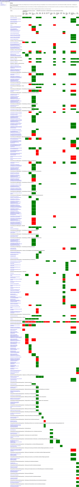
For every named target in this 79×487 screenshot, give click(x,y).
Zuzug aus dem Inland (13, 17)
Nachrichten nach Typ (2, 5)
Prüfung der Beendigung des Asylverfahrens (14, 373)
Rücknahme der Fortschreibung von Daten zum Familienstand (15, 303)
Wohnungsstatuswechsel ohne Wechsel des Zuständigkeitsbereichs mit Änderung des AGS (16, 151)
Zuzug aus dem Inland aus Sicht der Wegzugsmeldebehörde (15, 21)
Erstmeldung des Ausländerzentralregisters (14, 463)
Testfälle (1, 2)
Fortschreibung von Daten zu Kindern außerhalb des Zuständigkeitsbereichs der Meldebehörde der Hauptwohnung (15, 189)
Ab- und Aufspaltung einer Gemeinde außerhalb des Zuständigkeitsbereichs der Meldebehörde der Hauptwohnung (15, 134)
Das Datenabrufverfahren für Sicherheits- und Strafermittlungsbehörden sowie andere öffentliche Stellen (16, 441)
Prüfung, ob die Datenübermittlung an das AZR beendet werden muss (15, 370)
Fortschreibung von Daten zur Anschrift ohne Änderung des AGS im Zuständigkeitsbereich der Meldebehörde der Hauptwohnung (16, 117)
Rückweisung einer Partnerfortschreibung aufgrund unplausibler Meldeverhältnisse (14, 352)
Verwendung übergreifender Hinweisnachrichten (14, 254)
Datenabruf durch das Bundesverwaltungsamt (13, 421)
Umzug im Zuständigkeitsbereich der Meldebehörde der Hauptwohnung (15, 27)
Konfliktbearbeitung (13, 256)
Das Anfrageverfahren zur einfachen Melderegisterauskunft (15, 446)
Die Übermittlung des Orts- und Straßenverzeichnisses (14, 433)
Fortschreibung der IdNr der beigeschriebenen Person (14, 236)
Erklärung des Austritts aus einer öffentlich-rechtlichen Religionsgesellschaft (15, 459)
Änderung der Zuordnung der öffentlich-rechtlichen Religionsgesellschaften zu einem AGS (16, 450)
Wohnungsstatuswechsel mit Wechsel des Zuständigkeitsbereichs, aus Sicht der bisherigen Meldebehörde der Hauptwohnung (15, 145)
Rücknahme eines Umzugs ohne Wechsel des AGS (15, 277)
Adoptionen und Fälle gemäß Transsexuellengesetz (14, 377)
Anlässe (1, 3)
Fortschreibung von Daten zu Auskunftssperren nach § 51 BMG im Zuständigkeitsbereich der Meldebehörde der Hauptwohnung (15, 202)
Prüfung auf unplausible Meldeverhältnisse (13, 329)
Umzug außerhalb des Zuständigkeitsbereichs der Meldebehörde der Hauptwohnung (15, 29)
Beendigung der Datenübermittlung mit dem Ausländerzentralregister (16, 482)
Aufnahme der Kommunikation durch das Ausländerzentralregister (15, 486)
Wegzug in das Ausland (13, 58)
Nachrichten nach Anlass (3, 4)
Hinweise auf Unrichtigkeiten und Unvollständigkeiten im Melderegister (15, 252)
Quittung (11, 318)
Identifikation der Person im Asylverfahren (14, 368)
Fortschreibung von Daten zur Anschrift (16, 112)
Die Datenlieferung (13, 429)
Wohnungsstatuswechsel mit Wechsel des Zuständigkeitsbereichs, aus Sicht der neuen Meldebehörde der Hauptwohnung (15, 141)
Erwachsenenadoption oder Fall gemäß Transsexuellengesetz (16, 379)
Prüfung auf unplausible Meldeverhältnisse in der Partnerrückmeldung (13, 346)
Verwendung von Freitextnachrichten (15, 395)
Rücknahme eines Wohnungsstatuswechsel (14, 294)
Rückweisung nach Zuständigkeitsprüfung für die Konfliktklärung (14, 366)
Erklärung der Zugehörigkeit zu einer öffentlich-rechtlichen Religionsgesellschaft (15, 454)
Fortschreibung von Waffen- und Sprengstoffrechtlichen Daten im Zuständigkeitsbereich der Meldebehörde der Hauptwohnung (15, 240)
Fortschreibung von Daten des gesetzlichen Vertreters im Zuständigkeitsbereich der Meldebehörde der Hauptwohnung (15, 97)
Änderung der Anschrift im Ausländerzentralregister (14, 467)
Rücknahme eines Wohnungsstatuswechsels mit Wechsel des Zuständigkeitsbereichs (16, 297)
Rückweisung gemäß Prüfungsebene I (15, 321)
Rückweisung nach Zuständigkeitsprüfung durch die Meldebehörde (15, 363)
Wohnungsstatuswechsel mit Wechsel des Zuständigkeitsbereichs (15, 138)
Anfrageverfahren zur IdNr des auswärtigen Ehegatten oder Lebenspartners (14, 403)
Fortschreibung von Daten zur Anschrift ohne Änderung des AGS (16, 114)
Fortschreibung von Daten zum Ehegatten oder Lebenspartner (14, 173)
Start (1, 1)
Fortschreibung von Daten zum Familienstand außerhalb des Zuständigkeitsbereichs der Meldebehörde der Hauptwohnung (15, 168)
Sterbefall (11, 227)
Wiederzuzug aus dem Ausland (14, 52)
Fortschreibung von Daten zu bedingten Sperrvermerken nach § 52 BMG (16, 216)
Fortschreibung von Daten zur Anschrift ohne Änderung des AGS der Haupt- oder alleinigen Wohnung (16, 124)
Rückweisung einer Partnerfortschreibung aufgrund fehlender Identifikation (14, 349)
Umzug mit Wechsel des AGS (14, 33)
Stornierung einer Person (14, 315)
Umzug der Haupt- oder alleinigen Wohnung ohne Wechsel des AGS (15, 35)
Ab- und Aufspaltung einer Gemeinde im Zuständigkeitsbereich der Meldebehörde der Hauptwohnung (16, 131)
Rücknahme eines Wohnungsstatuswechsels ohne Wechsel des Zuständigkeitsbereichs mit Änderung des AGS (15, 300)
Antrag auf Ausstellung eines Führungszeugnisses (14, 417)
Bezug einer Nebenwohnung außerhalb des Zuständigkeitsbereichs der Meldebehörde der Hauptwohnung (16, 47)
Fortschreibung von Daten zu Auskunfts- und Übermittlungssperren (15, 197)
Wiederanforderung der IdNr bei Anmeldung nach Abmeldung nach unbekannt (15, 391)
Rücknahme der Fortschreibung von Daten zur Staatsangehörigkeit (15, 292)
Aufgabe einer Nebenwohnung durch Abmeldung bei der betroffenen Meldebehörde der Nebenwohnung (15, 70)
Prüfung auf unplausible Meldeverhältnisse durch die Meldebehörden (14, 332)
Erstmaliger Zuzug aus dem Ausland (15, 51)
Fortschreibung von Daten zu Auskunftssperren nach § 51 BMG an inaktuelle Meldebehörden (15, 209)
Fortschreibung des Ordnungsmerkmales (13, 248)
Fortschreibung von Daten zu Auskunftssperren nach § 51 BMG (15, 199)
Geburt (11, 87)
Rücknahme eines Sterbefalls (14, 305)
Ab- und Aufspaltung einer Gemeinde (15, 129)
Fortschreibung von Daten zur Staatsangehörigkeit (14, 105)
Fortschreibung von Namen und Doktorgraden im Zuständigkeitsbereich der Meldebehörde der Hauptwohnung (16, 77)
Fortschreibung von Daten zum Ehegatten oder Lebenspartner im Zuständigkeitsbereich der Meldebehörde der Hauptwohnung (15, 176)
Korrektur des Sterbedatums (14, 228)
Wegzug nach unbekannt (14, 61)
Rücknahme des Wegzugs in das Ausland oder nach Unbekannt (15, 290)
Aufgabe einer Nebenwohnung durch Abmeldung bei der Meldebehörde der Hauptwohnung (15, 67)
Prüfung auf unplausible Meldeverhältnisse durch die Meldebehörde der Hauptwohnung (15, 355)
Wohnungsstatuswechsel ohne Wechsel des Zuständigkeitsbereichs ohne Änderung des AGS (16, 154)
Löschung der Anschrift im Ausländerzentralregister (14, 478)
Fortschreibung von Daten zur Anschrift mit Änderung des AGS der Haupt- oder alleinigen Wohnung (16, 127)
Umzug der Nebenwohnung (14, 39)
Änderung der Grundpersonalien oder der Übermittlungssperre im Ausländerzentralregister (15, 471)
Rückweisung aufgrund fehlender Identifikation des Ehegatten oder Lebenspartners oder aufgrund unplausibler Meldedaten (15, 359)
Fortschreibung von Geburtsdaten (15, 84)
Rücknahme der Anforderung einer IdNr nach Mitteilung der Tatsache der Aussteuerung (16, 312)
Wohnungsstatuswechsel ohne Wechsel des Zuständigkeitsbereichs (16, 148)
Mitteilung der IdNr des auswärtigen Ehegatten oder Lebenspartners (15, 398)
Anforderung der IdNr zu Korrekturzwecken (13, 387)
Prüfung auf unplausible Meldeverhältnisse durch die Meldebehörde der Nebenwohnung (15, 340)
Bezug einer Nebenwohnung (14, 42)
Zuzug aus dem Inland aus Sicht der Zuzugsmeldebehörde (15, 19)
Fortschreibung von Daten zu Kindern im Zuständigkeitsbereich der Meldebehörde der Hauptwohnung (15, 186)
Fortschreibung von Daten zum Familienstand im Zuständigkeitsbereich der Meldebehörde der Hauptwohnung (16, 165)
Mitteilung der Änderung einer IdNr (15, 410)
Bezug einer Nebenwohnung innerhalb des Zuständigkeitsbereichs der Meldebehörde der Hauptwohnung (15, 44)
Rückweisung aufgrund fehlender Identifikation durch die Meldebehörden (16, 327)
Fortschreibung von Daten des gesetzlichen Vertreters (14, 94)
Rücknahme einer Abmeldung (14, 283)
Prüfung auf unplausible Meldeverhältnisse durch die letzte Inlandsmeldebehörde (15, 343)
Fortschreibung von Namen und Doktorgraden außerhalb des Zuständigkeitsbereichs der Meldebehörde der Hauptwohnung (15, 80)
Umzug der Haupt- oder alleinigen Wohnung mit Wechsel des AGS (15, 37)
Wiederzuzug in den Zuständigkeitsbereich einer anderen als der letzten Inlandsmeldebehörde (15, 55)
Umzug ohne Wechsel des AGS (14, 31)
